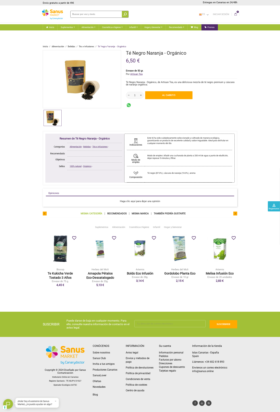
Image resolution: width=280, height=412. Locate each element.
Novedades (99, 386)
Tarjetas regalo (167, 370)
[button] (37, 403)
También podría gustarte (170, 213)
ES (203, 14)
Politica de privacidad (138, 373)
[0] (235, 14)
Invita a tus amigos (104, 363)
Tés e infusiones (100, 146)
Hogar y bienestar (173, 227)
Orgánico (87, 166)
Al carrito (168, 95)
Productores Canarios (105, 369)
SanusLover (99, 375)
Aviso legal (132, 352)
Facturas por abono (170, 359)
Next (235, 213)
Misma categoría (91, 213)
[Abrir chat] (8, 404)
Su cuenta (165, 345)
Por (134, 74)
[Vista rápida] (67, 268)
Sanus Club (99, 358)
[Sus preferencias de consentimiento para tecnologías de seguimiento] (5, 407)
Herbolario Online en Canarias (65, 377)
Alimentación (76, 146)
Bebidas (87, 146)
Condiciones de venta (138, 379)
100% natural (76, 166)
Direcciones (165, 363)
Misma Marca (140, 213)
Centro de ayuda (135, 390)
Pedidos (163, 356)
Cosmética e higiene (139, 227)
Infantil (156, 227)
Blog (95, 394)
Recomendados (117, 213)
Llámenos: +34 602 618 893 (208, 361)
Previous (45, 213)
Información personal (171, 352)
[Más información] (73, 268)
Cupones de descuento (172, 366)
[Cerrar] (55, 401)
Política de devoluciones (139, 367)
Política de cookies (136, 384)
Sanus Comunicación (71, 371)
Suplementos (101, 227)
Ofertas (97, 381)
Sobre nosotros (101, 352)
